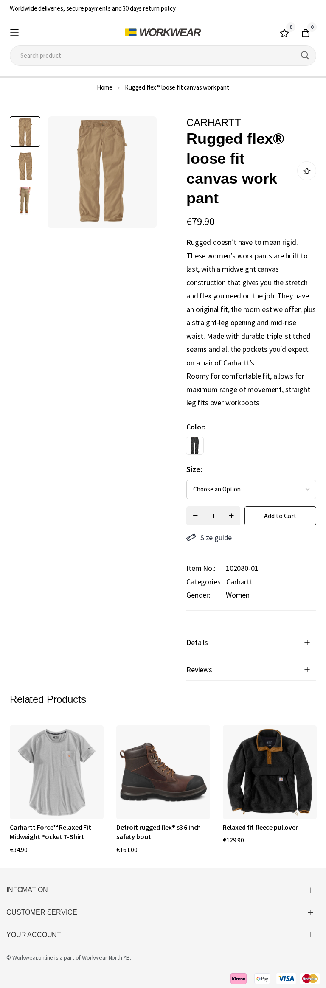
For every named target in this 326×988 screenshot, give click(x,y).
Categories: (204, 582)
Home (104, 87)
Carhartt (239, 582)
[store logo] (163, 32)
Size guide (216, 537)
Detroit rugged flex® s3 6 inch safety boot (158, 832)
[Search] (305, 55)
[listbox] (243, 447)
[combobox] (163, 55)
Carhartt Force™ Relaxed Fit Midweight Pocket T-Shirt (50, 832)
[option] (194, 445)
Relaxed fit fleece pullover (260, 827)
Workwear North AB (106, 957)
